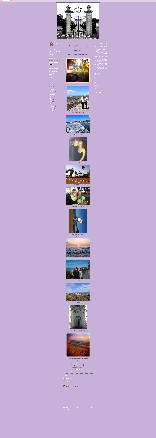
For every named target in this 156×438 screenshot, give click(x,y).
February (52, 106)
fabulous (74, 371)
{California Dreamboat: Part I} (72, 44)
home (102, 58)
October (52, 92)
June (51, 99)
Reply (67, 381)
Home (78, 407)
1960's (95, 43)
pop (106, 63)
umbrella (102, 68)
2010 (52, 110)
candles (98, 52)
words (95, 88)
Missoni (95, 46)
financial (96, 80)
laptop (100, 60)
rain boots (96, 64)
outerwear (104, 62)
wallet (106, 68)
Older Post (91, 407)
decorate (104, 53)
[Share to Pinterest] (81, 369)
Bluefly (50, 70)
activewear (96, 48)
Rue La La (51, 76)
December (52, 89)
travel (83, 371)
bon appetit (104, 49)
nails (95, 62)
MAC (106, 43)
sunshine (96, 67)
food (99, 58)
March (51, 104)
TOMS (100, 46)
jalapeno (101, 59)
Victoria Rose (68, 385)
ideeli (50, 74)
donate (95, 55)
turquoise (99, 68)
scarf (101, 64)
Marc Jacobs (97, 45)
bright (96, 51)
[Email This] (77, 369)
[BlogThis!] (78, 369)
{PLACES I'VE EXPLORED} (54, 51)
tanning (100, 67)
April (51, 103)
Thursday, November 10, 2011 (75, 378)
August (52, 96)
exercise (105, 55)
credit (95, 53)
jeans (105, 59)
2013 (52, 84)
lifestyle (104, 60)
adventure (68, 371)
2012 (52, 86)
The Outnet (51, 79)
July (51, 98)
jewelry (96, 60)
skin (103, 65)
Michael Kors (104, 45)
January (52, 108)
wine (95, 69)
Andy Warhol (99, 43)
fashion (104, 56)
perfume (96, 63)
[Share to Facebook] (80, 369)
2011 (52, 88)
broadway (102, 51)
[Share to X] (79, 369)
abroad (105, 46)
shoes (100, 66)
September (52, 94)
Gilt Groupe (51, 73)
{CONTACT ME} (52, 54)
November (52, 91)
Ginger (67, 378)
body (99, 49)
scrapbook (105, 64)
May (51, 101)
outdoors (79, 371)
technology (104, 67)
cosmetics (104, 52)
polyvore (101, 63)
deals (99, 53)
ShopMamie (51, 77)
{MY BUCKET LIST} (53, 52)
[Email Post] (75, 369)
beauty (95, 49)
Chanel (103, 43)
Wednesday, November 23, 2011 (79, 385)
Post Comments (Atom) (73, 409)
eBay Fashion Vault (53, 71)
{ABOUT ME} (52, 49)
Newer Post (65, 407)
